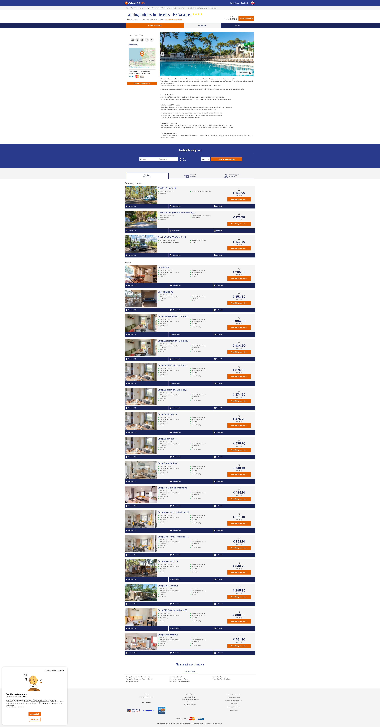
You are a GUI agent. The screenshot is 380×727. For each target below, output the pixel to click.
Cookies (190, 702)
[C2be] (148, 710)
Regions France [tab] (190, 671)
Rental (184, 160)
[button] (142, 54)
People (204, 156)
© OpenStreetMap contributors (139, 67)
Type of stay (185, 156)
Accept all (34, 714)
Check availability (246, 18)
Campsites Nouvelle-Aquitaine (179, 681)
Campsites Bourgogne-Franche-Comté (139, 679)
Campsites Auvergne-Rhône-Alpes (138, 677)
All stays (147, 176)
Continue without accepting (54, 670)
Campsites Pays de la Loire (222, 679)
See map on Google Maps (173, 19)
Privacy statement (190, 704)
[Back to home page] (135, 3)
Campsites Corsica (132, 681)
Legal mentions (190, 697)
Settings (35, 719)
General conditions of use (190, 699)
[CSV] (133, 710)
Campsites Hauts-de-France (178, 679)
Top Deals (244, 3)
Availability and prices (239, 199)
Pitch (183, 159)
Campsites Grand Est (176, 677)
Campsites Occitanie (219, 677)
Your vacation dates (147, 156)
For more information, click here (15, 707)
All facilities (133, 45)
